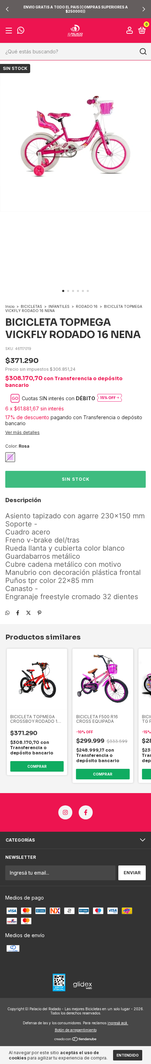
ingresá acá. (117, 1023)
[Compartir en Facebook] (17, 613)
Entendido (128, 1055)
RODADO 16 (87, 306)
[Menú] (10, 31)
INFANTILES (59, 306)
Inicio (9, 306)
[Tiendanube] (76, 1040)
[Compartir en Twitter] (28, 613)
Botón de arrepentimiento (76, 1030)
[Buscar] (143, 51)
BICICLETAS (31, 306)
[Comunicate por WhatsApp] (21, 31)
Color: (17, 446)
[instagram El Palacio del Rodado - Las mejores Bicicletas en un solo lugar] (65, 812)
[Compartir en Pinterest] (39, 613)
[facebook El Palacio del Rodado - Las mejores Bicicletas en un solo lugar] (86, 812)
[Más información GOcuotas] (109, 398)
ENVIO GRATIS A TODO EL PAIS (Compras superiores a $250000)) (76, 9)
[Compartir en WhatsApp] (7, 613)
